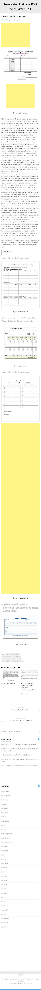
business (5, 808)
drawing (5, 850)
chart (4, 825)
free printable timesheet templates (11, 656)
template (4, 20)
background (6, 795)
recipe (5, 897)
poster (5, 884)
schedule (5, 910)
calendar (5, 812)
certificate (6, 821)
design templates (8, 842)
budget (5, 804)
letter (4, 859)
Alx (31, 983)
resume (5, 906)
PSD (4, 889)
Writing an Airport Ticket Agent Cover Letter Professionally (20, 744)
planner (5, 880)
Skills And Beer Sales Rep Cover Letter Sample (17, 755)
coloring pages (7, 834)
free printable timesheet (12, 654)
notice (5, 876)
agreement (6, 791)
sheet (4, 914)
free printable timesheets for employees (12, 661)
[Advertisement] (15, 35)
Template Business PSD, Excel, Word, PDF (21, 6)
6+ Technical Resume (8, 683)
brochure (5, 800)
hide (10, 252)
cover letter (6, 838)
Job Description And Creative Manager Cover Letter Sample (20, 765)
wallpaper (6, 927)
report (5, 901)
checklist (5, 829)
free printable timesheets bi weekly (11, 659)
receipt (5, 893)
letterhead (6, 863)
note (4, 872)
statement (6, 918)
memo (5, 867)
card (4, 817)
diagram (5, 846)
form (4, 855)
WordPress (19, 983)
